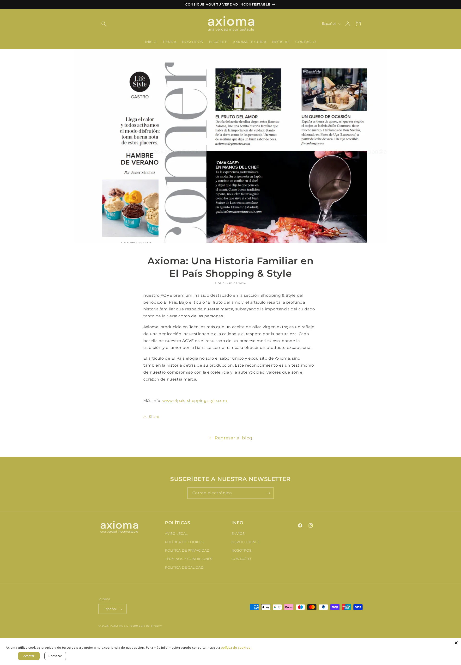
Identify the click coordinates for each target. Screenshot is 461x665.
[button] (103, 23)
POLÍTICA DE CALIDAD (184, 567)
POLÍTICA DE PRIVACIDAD (187, 550)
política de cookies (235, 647)
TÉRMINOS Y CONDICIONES (188, 559)
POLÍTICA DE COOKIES (184, 542)
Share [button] (154, 416)
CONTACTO (241, 559)
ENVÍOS (238, 533)
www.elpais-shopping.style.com (194, 400)
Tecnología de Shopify (145, 626)
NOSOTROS (241, 550)
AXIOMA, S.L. (119, 626)
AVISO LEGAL (176, 533)
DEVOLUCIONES (245, 542)
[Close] (456, 642)
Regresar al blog (233, 438)
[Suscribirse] (268, 493)
